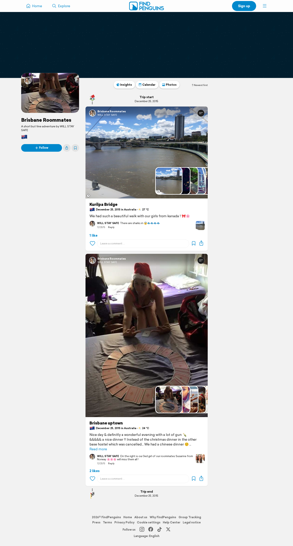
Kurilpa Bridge (103, 204)
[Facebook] (150, 530)
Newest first (201, 85)
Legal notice (192, 522)
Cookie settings (148, 522)
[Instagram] (142, 530)
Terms (107, 522)
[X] (168, 530)
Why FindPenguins (163, 517)
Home (127, 517)
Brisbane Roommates (46, 120)
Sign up (244, 5)
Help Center (171, 522)
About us (140, 517)
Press (96, 522)
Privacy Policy (124, 522)
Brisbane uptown (106, 423)
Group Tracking (190, 517)
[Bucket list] (75, 148)
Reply (111, 227)
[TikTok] (159, 530)
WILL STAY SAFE (107, 115)
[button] (265, 6)
